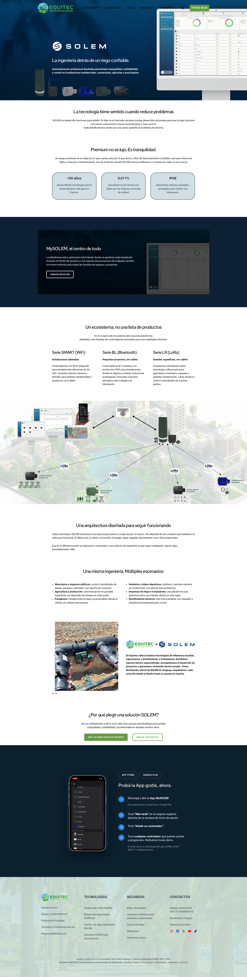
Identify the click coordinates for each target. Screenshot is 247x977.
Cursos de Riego (136, 924)
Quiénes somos (49, 907)
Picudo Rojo (199, 7)
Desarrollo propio (136, 937)
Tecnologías (113, 7)
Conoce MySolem (60, 274)
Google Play (150, 775)
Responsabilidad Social (53, 933)
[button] (55, 655)
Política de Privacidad (53, 920)
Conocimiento (90, 7)
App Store (128, 775)
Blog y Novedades (137, 908)
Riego (130, 7)
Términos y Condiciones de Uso (58, 927)
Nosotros (147, 7)
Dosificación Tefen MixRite (98, 908)
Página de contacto (180, 924)
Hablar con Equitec (147, 737)
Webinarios (133, 931)
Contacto (165, 7)
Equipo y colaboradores (54, 914)
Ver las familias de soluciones (106, 737)
